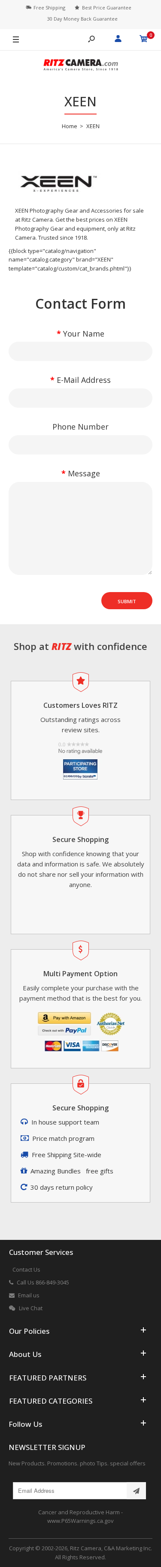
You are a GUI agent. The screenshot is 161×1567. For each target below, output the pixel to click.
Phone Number (80, 426)
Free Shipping (49, 7)
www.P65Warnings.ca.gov (80, 1521)
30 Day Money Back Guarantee (82, 18)
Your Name (83, 333)
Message (84, 473)
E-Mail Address (84, 380)
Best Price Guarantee (106, 7)
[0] (144, 39)
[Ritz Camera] (80, 66)
